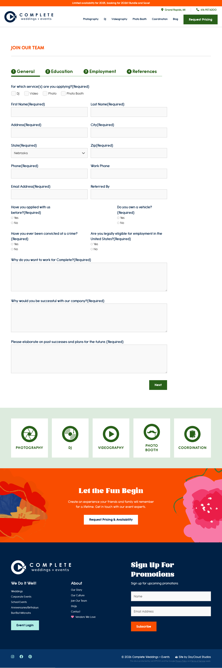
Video (34, 94)
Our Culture (78, 595)
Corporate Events (21, 596)
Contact (75, 611)
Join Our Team (79, 600)
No (16, 223)
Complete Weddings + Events (151, 657)
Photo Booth (140, 19)
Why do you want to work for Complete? (51, 259)
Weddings (17, 591)
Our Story (76, 590)
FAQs (74, 606)
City (102, 125)
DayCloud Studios (199, 657)
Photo (52, 94)
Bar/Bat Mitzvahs (21, 613)
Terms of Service (198, 661)
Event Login (25, 625)
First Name (28, 104)
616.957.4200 (209, 10)
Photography (90, 19)
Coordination (160, 19)
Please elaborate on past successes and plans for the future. (67, 341)
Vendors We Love (85, 617)
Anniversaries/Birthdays (25, 607)
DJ (105, 19)
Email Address (31, 186)
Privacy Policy (181, 661)
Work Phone (100, 166)
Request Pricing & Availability (111, 519)
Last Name (107, 104)
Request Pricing (200, 19)
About (76, 583)
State (24, 145)
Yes (16, 218)
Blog (175, 19)
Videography (119, 19)
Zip (102, 145)
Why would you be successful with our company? (57, 301)
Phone (24, 166)
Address (26, 125)
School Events (19, 602)
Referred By (100, 186)
